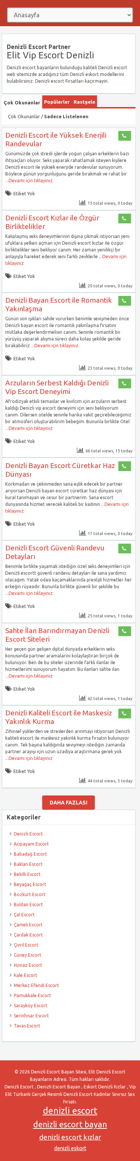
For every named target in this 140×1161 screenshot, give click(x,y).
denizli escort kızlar (70, 1137)
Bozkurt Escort (30, 894)
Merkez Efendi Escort (36, 985)
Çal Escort (24, 914)
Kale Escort (25, 975)
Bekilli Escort (27, 874)
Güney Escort (27, 955)
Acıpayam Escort (31, 843)
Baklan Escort (28, 864)
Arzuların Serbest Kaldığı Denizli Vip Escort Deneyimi (57, 387)
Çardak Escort (28, 934)
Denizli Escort (28, 833)
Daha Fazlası (68, 803)
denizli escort (70, 1111)
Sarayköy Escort (30, 1005)
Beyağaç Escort (30, 884)
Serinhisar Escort (31, 1015)
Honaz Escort (28, 965)
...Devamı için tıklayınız (29, 180)
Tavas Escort (27, 1025)
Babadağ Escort (30, 854)
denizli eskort (70, 1148)
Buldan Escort (28, 904)
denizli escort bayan (70, 1124)
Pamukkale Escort (32, 995)
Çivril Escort (26, 944)
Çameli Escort (28, 924)
